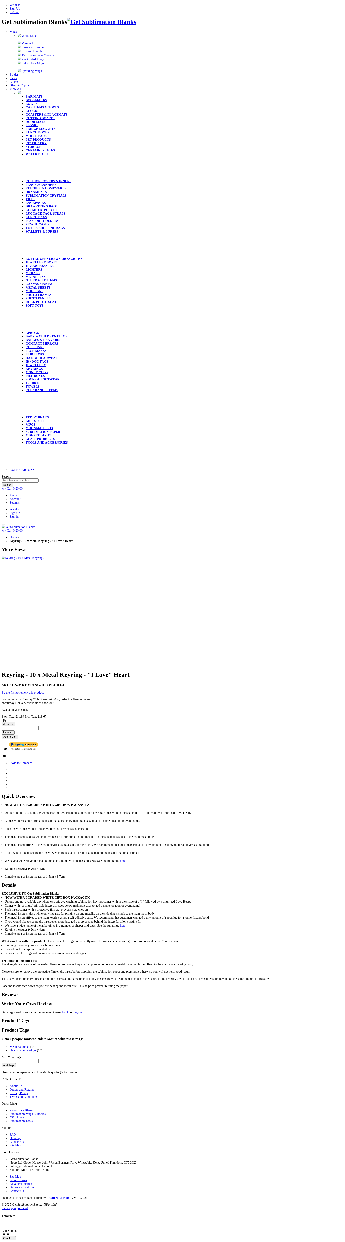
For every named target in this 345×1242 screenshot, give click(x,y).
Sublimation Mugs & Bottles (28, 1114)
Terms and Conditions (23, 1096)
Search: (6, 476)
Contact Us (17, 1141)
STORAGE (33, 146)
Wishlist (15, 5)
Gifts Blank (17, 1117)
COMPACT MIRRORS (42, 343)
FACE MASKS (36, 350)
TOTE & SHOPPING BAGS (45, 228)
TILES (30, 199)
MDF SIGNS (34, 291)
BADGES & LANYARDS (43, 340)
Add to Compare (21, 763)
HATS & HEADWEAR (42, 358)
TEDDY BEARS (37, 417)
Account (15, 499)
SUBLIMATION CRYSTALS (46, 195)
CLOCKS (32, 111)
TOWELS (33, 386)
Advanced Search (21, 1183)
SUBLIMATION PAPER (43, 431)
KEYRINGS (34, 368)
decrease (8, 724)
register (78, 1012)
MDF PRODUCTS (39, 435)
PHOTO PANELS (38, 298)
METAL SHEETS (38, 287)
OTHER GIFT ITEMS (41, 280)
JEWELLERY (36, 365)
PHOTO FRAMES (39, 294)
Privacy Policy (19, 1093)
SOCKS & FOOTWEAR (43, 379)
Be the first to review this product (23, 692)
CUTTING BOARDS (40, 118)
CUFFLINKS (35, 347)
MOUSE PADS (36, 136)
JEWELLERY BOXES (42, 262)
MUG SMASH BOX (39, 428)
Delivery (15, 1138)
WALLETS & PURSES (42, 231)
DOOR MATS (35, 121)
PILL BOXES (35, 375)
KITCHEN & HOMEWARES (46, 188)
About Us (16, 1086)
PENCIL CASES (37, 224)
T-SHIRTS (33, 383)
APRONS (32, 332)
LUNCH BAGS (36, 217)
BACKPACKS (36, 202)
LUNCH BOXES (37, 132)
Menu (13, 495)
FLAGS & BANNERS (41, 184)
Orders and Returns (22, 1089)
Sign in (14, 12)
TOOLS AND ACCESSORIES (47, 442)
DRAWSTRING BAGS (42, 206)
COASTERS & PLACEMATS (47, 114)
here (122, 860)
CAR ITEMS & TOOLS (42, 107)
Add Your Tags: (12, 1057)
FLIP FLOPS (35, 354)
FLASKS (32, 125)
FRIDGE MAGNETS (40, 128)
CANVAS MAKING (40, 284)
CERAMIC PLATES (40, 150)
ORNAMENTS (36, 192)
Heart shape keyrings (23, 1050)
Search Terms (18, 1180)
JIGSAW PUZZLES (40, 266)
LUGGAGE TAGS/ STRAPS (45, 213)
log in (65, 1012)
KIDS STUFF (35, 421)
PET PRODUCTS (38, 139)
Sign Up (15, 8)
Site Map (15, 1145)
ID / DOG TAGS (37, 361)
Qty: (4, 720)
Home (13, 537)
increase (8, 732)
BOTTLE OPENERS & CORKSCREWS (54, 258)
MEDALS (33, 273)
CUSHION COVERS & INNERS (48, 181)
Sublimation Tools (21, 1121)
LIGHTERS (34, 269)
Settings (15, 502)
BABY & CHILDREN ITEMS (46, 336)
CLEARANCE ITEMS (42, 390)
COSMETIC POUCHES (42, 210)
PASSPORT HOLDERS (42, 220)
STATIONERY (36, 143)
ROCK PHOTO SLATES (43, 302)
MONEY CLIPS (37, 372)
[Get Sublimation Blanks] (101, 21)
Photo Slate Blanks (22, 1110)
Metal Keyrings (19, 1046)
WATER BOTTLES (39, 154)
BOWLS (31, 103)
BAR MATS (34, 96)
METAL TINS (36, 276)
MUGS (30, 424)
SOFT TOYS (35, 305)
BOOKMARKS (36, 100)
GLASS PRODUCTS (40, 439)
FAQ (13, 1134)
